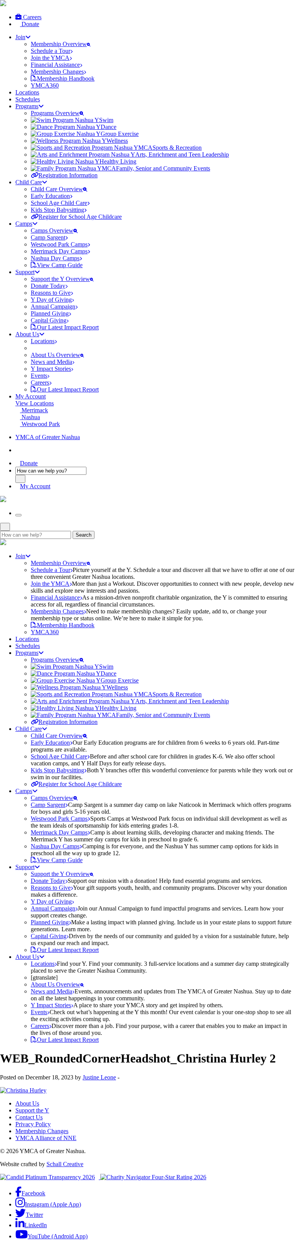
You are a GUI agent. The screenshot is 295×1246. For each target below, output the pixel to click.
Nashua (30, 417)
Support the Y (32, 1110)
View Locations (34, 403)
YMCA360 (45, 85)
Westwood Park (40, 424)
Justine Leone (99, 1077)
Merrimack (34, 410)
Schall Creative (64, 1164)
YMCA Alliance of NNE (45, 1138)
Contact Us (29, 1117)
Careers (31, 17)
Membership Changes (41, 1131)
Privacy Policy (33, 1124)
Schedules (27, 99)
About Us (27, 1103)
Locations (27, 92)
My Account (30, 396)
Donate (29, 24)
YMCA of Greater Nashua (47, 437)
